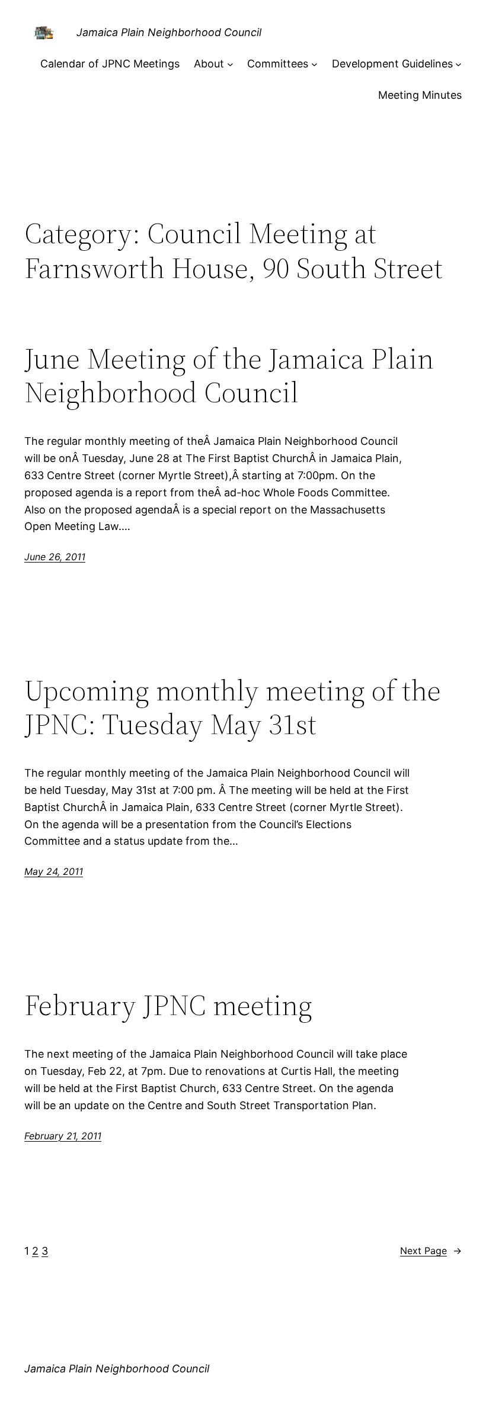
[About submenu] (230, 64)
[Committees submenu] (314, 64)
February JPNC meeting (168, 1005)
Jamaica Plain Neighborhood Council (168, 32)
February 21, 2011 (62, 1136)
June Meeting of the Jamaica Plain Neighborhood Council (229, 375)
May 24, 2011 (53, 871)
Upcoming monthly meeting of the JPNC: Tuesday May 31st (232, 707)
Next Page (431, 1250)
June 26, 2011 (54, 557)
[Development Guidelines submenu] (458, 64)
